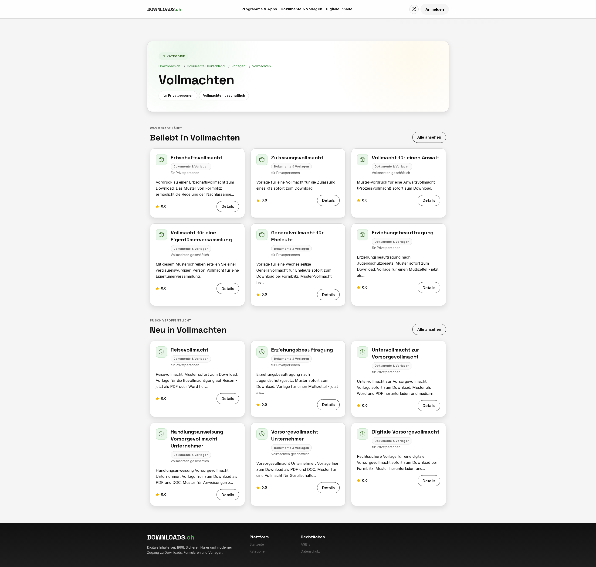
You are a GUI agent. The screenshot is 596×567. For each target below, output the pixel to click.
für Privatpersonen (177, 95)
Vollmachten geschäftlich (224, 95)
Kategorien (258, 551)
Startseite (257, 544)
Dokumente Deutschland (206, 66)
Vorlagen (238, 66)
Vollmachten (261, 66)
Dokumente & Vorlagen (301, 9)
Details (227, 206)
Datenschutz (310, 551)
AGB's (305, 544)
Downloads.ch (169, 66)
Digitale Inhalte (339, 9)
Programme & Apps (259, 9)
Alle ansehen (429, 137)
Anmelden (434, 9)
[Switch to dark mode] (414, 9)
